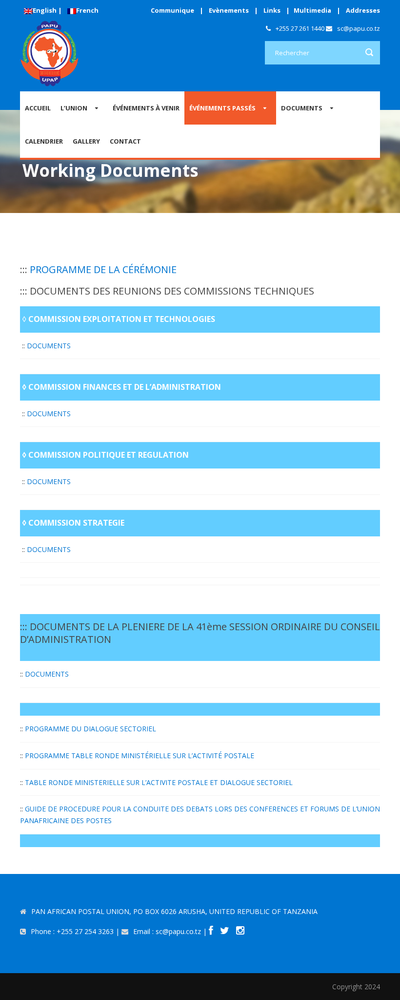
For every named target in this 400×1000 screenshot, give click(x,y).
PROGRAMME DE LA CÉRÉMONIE (103, 269)
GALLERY (86, 141)
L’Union (73, 108)
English (45, 10)
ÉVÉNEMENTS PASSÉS (222, 108)
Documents (301, 108)
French (87, 10)
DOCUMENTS (49, 345)
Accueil (38, 108)
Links (271, 10)
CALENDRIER (44, 141)
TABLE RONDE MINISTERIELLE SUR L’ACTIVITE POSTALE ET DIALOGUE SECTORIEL (159, 782)
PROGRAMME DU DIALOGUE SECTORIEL (90, 728)
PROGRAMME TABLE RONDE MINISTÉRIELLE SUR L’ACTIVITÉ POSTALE (139, 755)
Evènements (229, 10)
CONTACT (125, 141)
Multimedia (312, 10)
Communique (172, 10)
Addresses (363, 10)
